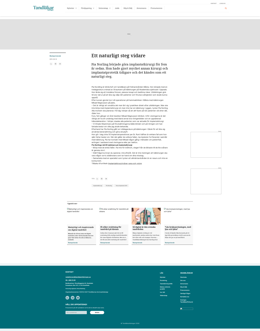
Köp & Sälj (128, 8)
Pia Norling (109, 185)
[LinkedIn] (51, 63)
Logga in (222, 3)
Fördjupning (86, 8)
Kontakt (214, 3)
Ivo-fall (162, 292)
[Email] (60, 63)
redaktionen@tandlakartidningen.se (78, 277)
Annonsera (141, 8)
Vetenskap (103, 8)
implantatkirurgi (97, 185)
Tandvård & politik (166, 284)
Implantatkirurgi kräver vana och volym (125, 163)
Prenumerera (156, 8)
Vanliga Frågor (185, 293)
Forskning (163, 280)
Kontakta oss (184, 297)
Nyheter (70, 8)
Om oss (183, 280)
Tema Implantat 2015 (121, 185)
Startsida (183, 277)
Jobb (117, 8)
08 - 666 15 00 (70, 280)
